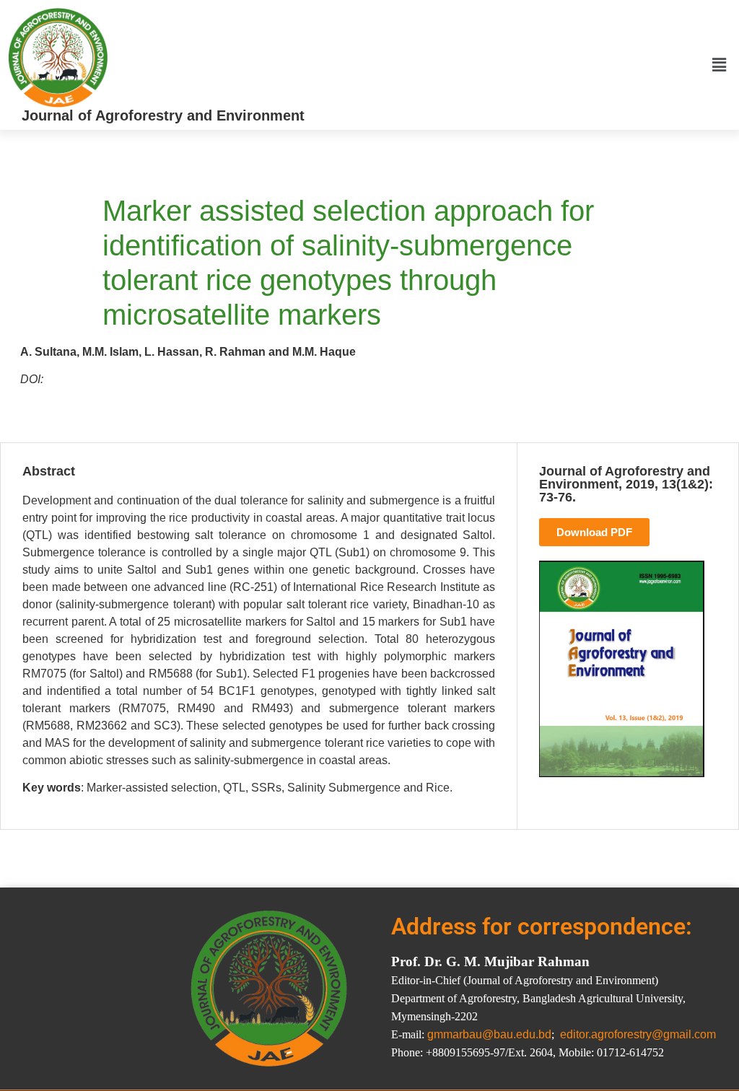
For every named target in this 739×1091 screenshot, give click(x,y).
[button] (719, 65)
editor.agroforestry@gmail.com (638, 1034)
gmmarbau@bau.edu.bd (489, 1034)
